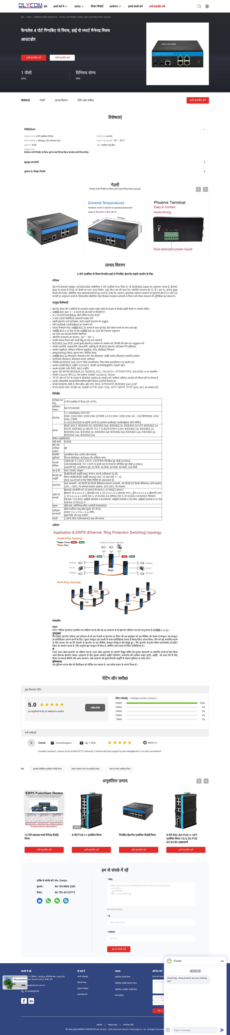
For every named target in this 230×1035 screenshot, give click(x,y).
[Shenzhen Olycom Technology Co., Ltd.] (30, 5)
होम (22, 17)
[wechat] (57, 901)
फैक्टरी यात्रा (82, 982)
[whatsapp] (48, 901)
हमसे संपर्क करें (82, 994)
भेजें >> (160, 1011)
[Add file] (168, 1030)
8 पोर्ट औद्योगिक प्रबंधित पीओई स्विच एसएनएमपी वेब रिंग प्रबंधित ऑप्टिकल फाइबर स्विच (43, 838)
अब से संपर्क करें (119, 949)
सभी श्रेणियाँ (119, 995)
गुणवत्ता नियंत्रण (82, 988)
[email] (39, 901)
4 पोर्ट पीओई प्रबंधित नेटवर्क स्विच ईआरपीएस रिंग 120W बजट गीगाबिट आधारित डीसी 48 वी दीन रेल (137, 838)
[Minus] (222, 961)
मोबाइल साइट (112, 1025)
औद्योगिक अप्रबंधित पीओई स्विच (126, 989)
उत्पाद (29, 17)
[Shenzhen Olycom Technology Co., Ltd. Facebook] (24, 1001)
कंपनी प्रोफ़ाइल (82, 976)
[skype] (66, 901)
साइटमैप (99, 1025)
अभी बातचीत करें (33, 57)
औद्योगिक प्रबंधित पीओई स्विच (45, 17)
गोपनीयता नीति (128, 1025)
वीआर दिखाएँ (97, 6)
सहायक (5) (152, 743)
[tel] (74, 901)
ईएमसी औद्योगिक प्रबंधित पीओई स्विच (47, 769)
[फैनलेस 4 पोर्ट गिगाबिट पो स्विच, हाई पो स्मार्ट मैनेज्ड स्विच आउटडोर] (177, 54)
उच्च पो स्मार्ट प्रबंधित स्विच (119, 769)
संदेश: (110, 879)
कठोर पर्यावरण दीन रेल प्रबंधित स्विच (86, 769)
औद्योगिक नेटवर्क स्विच (122, 977)
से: (109, 916)
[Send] (222, 1030)
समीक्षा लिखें (95, 707)
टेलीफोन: (111, 932)
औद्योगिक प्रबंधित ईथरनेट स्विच (126, 983)
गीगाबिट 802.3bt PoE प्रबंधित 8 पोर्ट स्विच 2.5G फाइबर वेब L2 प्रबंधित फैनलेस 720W (185, 838)
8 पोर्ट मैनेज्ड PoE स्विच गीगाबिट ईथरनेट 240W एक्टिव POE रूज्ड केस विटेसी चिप (91, 838)
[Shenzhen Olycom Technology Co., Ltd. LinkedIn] (31, 1001)
